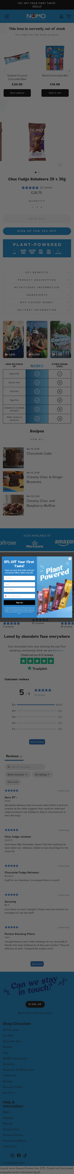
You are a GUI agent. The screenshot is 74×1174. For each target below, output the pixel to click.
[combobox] (7, 596)
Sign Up (19, 602)
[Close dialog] (69, 558)
